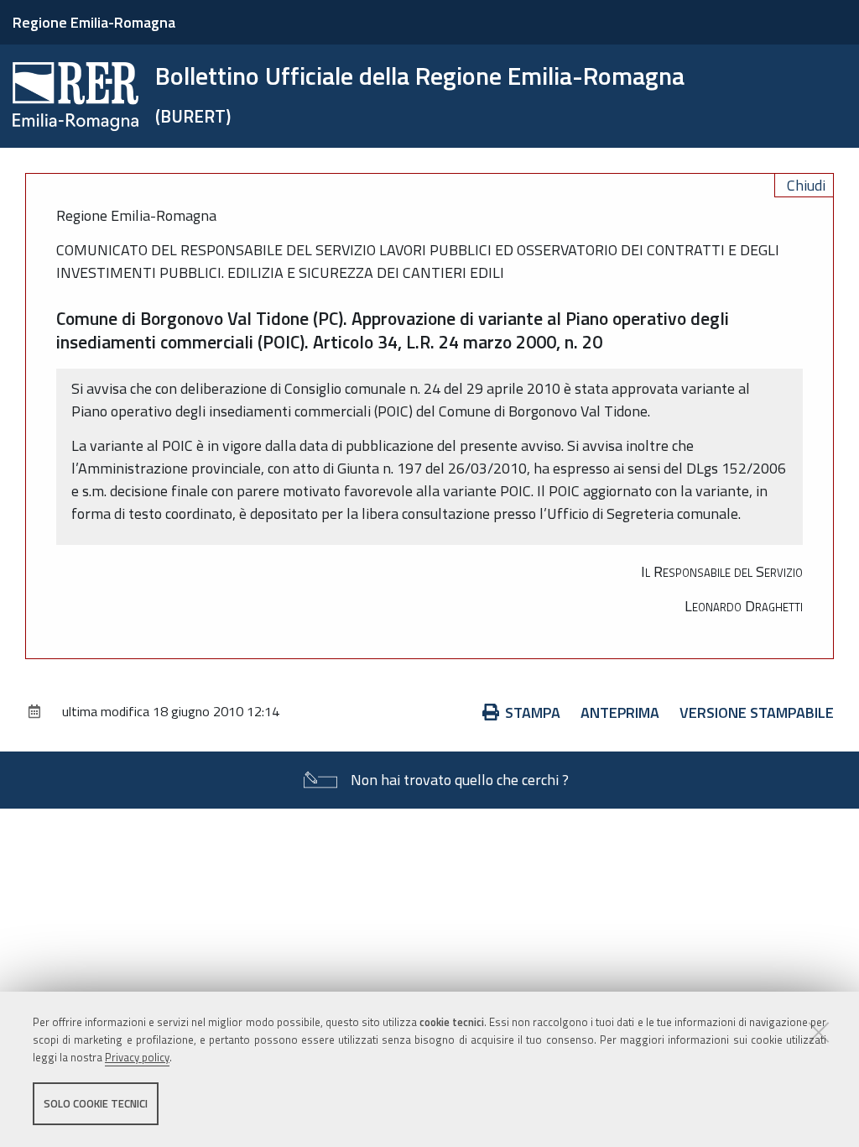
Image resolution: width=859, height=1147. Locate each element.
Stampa (532, 712)
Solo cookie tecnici (96, 1103)
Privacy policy (137, 1057)
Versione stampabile (756, 712)
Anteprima (619, 712)
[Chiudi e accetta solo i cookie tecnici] (818, 1032)
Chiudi (806, 185)
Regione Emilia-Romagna (94, 22)
